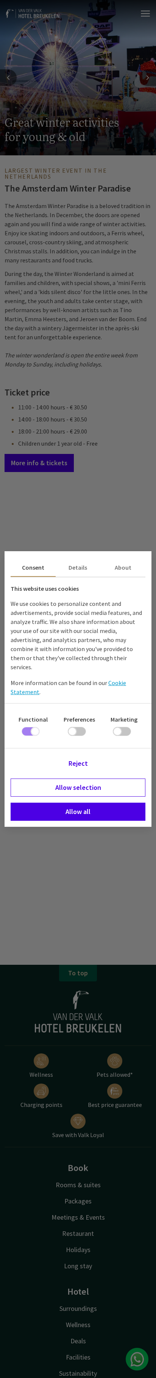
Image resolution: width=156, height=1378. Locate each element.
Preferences (79, 719)
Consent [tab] (33, 567)
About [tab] (123, 567)
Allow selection (78, 787)
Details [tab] (78, 567)
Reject (78, 763)
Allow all (78, 811)
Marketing (124, 719)
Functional (33, 719)
